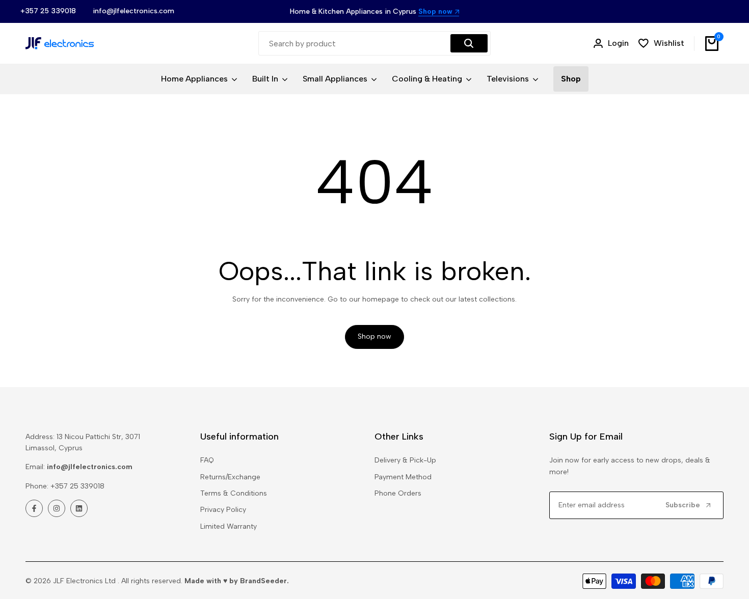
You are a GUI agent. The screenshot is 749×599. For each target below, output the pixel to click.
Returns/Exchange (230, 477)
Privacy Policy (223, 509)
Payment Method (403, 477)
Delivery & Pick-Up (405, 460)
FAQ (207, 460)
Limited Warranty (228, 526)
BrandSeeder (263, 581)
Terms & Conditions (233, 493)
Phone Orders (397, 493)
